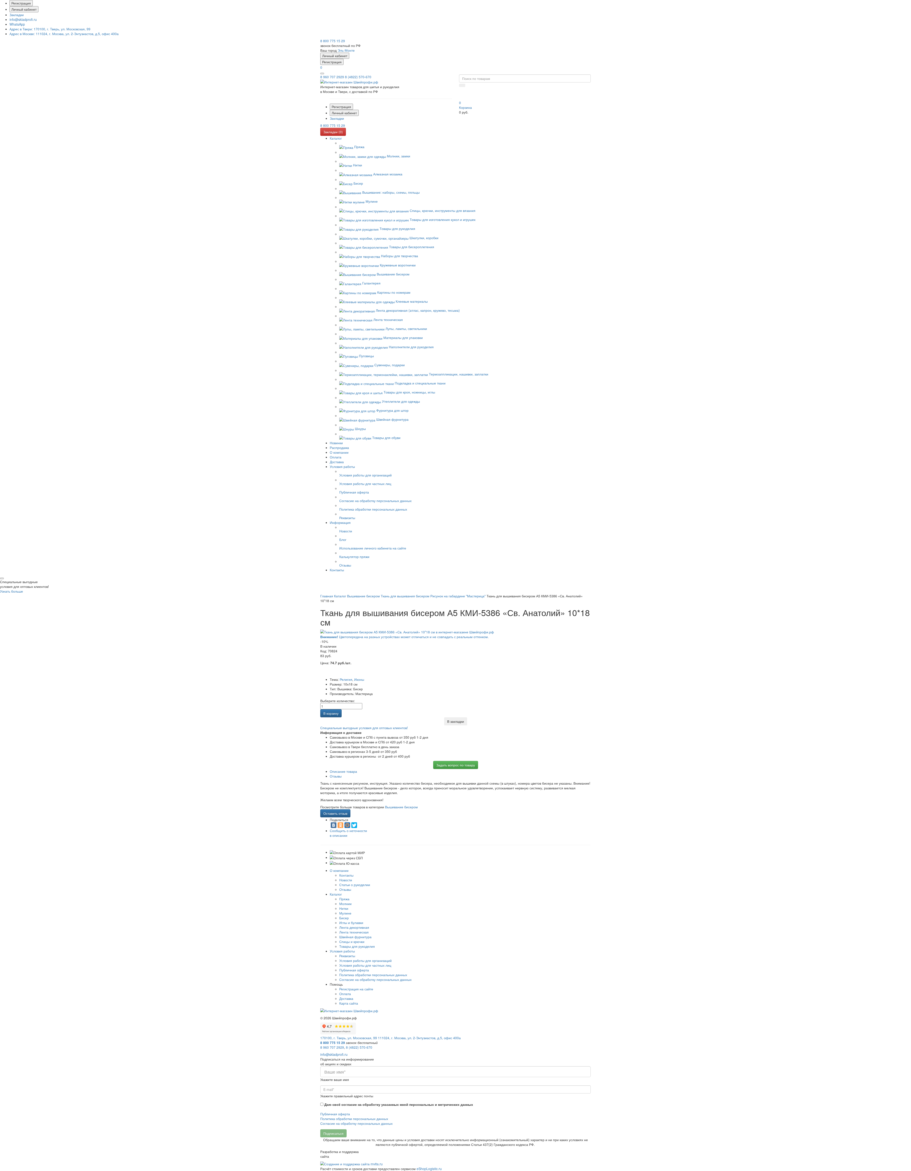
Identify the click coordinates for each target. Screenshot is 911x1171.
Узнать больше (11, 591)
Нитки (343, 908)
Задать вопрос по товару (455, 765)
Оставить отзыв (335, 813)
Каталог (336, 894)
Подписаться (333, 1133)
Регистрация (21, 3)
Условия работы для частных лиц (365, 965)
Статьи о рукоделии (354, 884)
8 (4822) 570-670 (358, 76)
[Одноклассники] (340, 825)
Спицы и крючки (351, 941)
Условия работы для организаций (365, 960)
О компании (339, 870)
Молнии (345, 903)
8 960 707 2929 (332, 76)
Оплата (345, 993)
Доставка (346, 998)
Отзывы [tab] (336, 776)
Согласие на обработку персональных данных (375, 979)
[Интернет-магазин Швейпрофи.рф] (349, 1010)
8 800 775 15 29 (332, 40)
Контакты (346, 875)
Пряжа (344, 899)
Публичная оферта (354, 970)
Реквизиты (347, 955)
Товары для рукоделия (357, 946)
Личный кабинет (24, 9)
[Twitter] (354, 825)
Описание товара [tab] (343, 771)
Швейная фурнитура (355, 936)
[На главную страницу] (349, 81)
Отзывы (345, 889)
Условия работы (342, 951)
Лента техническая (354, 932)
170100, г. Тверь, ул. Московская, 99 (49, 29)
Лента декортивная (354, 927)
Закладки (16, 14)
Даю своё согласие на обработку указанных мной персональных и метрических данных (398, 1104)
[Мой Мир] (347, 825)
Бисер (344, 917)
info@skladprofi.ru (23, 19)
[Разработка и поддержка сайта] (351, 1163)
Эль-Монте (346, 50)
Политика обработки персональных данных (373, 974)
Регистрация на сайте (356, 989)
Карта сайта (348, 1003)
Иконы (359, 679)
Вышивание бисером (401, 807)
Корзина (465, 107)
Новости (345, 880)
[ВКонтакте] (333, 825)
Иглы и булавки (351, 922)
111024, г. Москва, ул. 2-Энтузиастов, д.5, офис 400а (64, 33)
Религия (346, 679)
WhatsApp (17, 24)
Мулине (345, 913)
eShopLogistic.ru (429, 1168)
